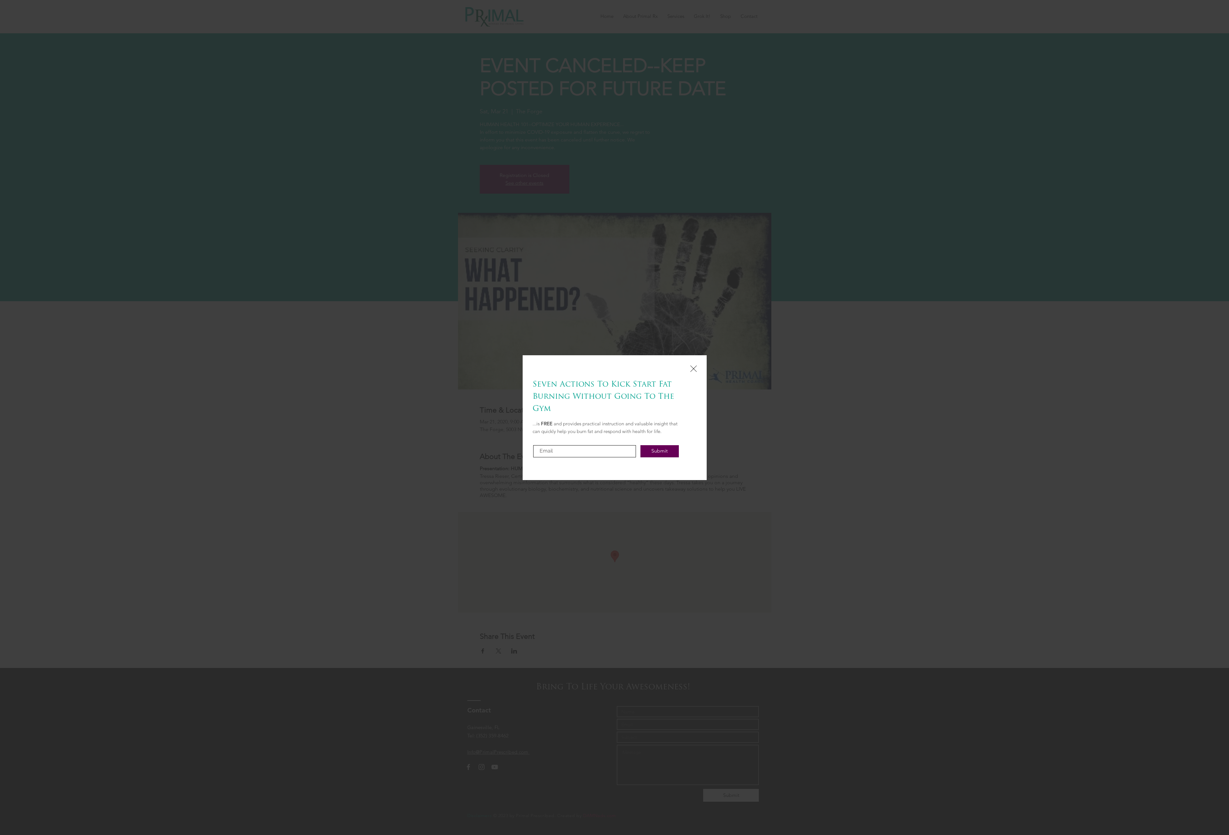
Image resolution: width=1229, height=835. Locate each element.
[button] (693, 368)
